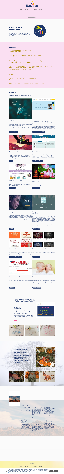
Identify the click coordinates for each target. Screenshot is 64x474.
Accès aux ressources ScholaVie (38, 131)
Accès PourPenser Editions (37, 160)
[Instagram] (31, 17)
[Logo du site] (32, 4)
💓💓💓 (15, 320)
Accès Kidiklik (12, 287)
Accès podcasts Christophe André (15, 256)
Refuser (56, 471)
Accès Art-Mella (12, 187)
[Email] (35, 17)
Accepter (51, 471)
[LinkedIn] (33, 17)
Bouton (11, 160)
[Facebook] (29, 17)
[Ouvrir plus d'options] (44, 9)
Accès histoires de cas (37, 287)
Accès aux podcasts (36, 228)
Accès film (11, 228)
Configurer (10, 472)
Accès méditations (36, 256)
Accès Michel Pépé (36, 187)
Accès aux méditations (14, 131)
